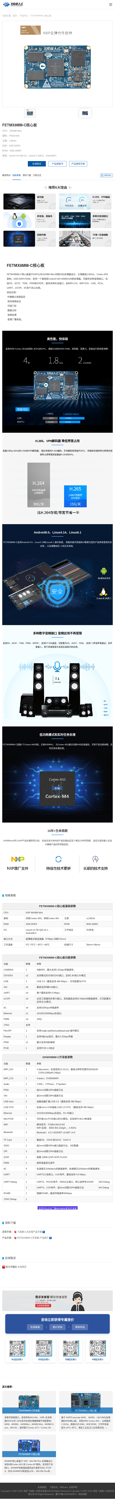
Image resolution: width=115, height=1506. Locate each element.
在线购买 (36, 163)
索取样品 (80, 1327)
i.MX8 (5, 840)
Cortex (100, 274)
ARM (12, 349)
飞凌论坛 (53, 1487)
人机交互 (64, 546)
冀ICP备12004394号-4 (66, 1494)
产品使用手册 (78, 163)
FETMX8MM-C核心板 (41, 15)
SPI (20, 288)
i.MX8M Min (48, 274)
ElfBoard (64, 1487)
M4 (58, 278)
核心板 (38, 265)
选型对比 (107, 175)
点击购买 (22, 1267)
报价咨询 (57, 1327)
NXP (35, 274)
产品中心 (24, 15)
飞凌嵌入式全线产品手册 (29, 1231)
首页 (15, 15)
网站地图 (82, 1494)
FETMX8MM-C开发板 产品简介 (33, 1237)
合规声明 (73, 1487)
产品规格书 (57, 163)
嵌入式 (107, 840)
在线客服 (35, 1327)
